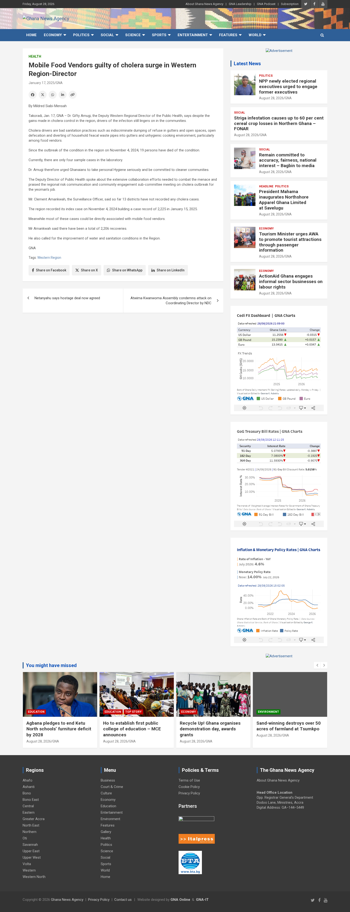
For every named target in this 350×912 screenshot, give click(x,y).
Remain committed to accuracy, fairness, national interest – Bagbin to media (287, 160)
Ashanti (29, 787)
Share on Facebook (51, 270)
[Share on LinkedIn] (63, 95)
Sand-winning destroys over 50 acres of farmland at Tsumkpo (288, 726)
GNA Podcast (266, 4)
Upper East (31, 851)
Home (31, 35)
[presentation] (317, 665)
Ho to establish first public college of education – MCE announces (132, 729)
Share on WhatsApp (127, 270)
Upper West (32, 857)
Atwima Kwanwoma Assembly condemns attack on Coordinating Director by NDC (170, 300)
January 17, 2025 (42, 83)
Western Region (49, 257)
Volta (27, 864)
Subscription (290, 4)
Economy (53, 35)
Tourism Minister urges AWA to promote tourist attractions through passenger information (290, 242)
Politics (81, 35)
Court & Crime (112, 787)
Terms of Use (189, 780)
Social (107, 35)
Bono (27, 793)
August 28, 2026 (271, 98)
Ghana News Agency (67, 899)
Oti (25, 838)
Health (35, 56)
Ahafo (27, 780)
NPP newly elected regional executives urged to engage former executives (288, 86)
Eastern (29, 812)
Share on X (89, 270)
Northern (29, 832)
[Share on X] (43, 95)
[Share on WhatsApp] (53, 95)
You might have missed (51, 665)
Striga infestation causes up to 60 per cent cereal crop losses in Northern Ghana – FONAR (279, 123)
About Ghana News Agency (204, 4)
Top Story (133, 711)
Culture (106, 793)
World (255, 35)
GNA (59, 83)
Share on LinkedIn (171, 270)
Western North (34, 877)
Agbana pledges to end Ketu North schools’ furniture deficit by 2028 (58, 729)
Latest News (247, 63)
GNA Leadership (240, 4)
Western (29, 870)
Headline (266, 186)
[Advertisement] (123, 353)
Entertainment (193, 35)
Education (36, 711)
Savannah (30, 844)
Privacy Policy (189, 793)
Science (133, 35)
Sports (159, 35)
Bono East (31, 799)
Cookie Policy (189, 787)
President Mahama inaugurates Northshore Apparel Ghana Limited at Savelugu (284, 199)
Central (28, 806)
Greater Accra (34, 819)
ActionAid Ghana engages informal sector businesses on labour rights (291, 281)
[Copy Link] (73, 95)
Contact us (123, 899)
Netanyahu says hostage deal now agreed (67, 298)
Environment (268, 711)
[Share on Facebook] (33, 95)
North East (31, 825)
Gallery (106, 832)
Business (108, 780)
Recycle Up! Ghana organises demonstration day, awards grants (210, 729)
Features (228, 35)
